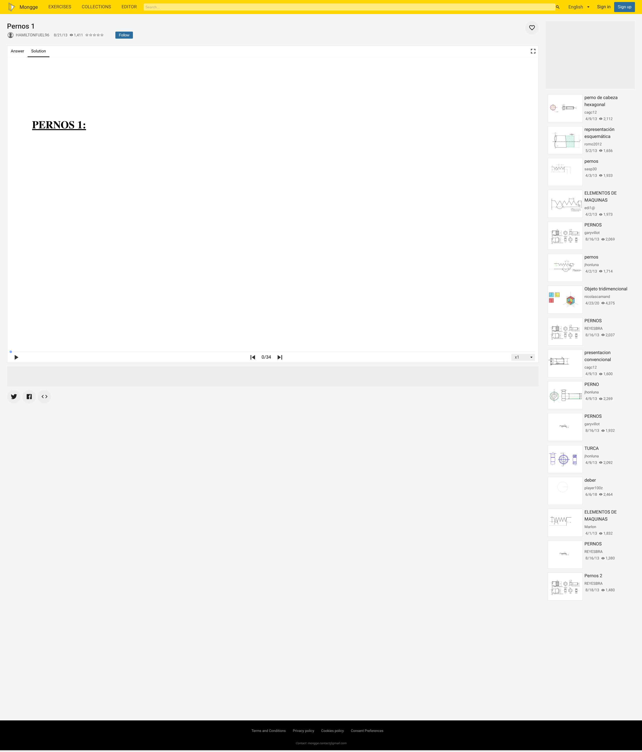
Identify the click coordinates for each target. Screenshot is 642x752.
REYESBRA (594, 328)
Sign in (604, 7)
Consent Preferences (367, 731)
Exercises (59, 7)
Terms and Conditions (269, 731)
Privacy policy (303, 731)
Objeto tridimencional (606, 289)
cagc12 (591, 112)
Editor (129, 7)
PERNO (592, 384)
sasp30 (591, 169)
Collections (96, 7)
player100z (594, 488)
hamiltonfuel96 (32, 35)
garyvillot (592, 232)
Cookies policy (332, 731)
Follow (124, 35)
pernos (591, 161)
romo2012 (593, 144)
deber (590, 480)
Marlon (590, 527)
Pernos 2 (593, 575)
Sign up (624, 7)
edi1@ (590, 208)
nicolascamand (597, 296)
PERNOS (593, 225)
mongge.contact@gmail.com (327, 743)
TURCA (592, 448)
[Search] (557, 7)
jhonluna (592, 265)
